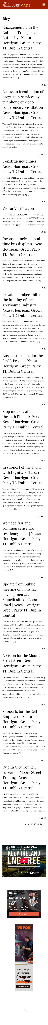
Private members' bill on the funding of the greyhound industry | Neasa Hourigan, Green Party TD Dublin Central (23, 305)
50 (41, 824)
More (43, 85)
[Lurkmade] (16, 5)
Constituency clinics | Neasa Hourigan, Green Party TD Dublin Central (22, 166)
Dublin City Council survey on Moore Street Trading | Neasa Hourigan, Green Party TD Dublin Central (21, 777)
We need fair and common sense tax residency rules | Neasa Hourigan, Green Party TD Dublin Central (21, 533)
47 (32, 824)
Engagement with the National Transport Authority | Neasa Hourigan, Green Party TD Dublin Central (21, 37)
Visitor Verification (18, 208)
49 (38, 824)
